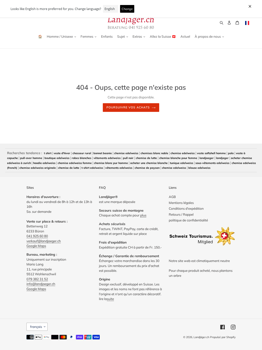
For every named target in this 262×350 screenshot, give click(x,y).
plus (143, 215)
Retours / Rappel (181, 214)
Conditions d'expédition (186, 208)
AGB (172, 197)
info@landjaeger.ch (40, 284)
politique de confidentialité (188, 220)
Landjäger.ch (201, 337)
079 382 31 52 (37, 279)
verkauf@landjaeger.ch (43, 241)
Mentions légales (181, 203)
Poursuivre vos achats (128, 107)
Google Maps (36, 246)
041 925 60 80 (37, 236)
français (36, 327)
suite (110, 299)
